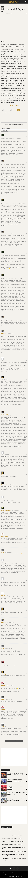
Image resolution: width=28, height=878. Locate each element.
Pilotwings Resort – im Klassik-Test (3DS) (13, 830)
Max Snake (4, 835)
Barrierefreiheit (21, 872)
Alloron (3, 664)
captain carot (4, 163)
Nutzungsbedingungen (7, 874)
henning (3, 475)
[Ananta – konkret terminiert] (4, 781)
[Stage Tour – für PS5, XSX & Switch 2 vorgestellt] (4, 788)
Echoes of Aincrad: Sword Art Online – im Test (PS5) (16, 851)
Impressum (5, 872)
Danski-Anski (4, 536)
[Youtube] (17, 868)
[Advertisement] (14, 757)
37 (26, 13)
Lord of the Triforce (6, 137)
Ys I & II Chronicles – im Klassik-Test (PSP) (15, 833)
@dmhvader (4, 596)
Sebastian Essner (16, 781)
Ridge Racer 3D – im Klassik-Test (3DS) (17, 792)
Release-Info (10, 781)
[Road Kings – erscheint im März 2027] (4, 800)
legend (3, 595)
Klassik (9, 794)
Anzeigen (14, 874)
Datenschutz (14, 872)
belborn (3, 844)
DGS (3, 854)
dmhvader (4, 333)
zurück (11, 105)
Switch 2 (9, 774)
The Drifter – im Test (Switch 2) (15, 773)
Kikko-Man (4, 833)
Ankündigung (10, 789)
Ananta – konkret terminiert (14, 779)
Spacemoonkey (5, 858)
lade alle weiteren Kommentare (14, 740)
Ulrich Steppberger (14, 794)
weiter (16, 105)
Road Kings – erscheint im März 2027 (16, 799)
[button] (26, 2)
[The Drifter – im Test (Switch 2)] (4, 775)
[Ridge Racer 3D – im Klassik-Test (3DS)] (4, 794)
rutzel (3, 830)
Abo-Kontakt (23, 874)
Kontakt (18, 874)
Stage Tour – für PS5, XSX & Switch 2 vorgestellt (16, 786)
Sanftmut (4, 838)
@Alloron (3, 650)
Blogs (2, 6)
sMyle (2, 552)
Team (10, 872)
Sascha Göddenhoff (6, 13)
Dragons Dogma (5, 484)
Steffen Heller (13, 774)
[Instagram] (14, 868)
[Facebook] (10, 868)
